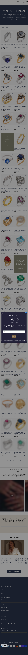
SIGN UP (14, 336)
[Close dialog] (26, 313)
